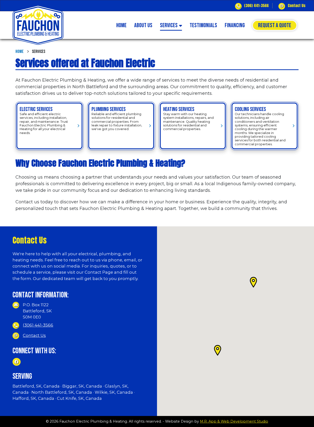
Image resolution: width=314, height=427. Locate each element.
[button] (253, 282)
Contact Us (296, 5)
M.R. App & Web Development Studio (234, 421)
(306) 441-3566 (256, 5)
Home (19, 51)
